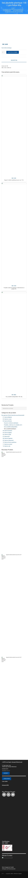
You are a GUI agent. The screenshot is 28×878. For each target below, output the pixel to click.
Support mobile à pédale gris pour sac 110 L (14, 180)
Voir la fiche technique (6, 47)
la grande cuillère (10, 873)
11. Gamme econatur (7, 444)
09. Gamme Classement (8, 440)
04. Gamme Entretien (7, 430)
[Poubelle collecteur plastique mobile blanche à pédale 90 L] (14, 233)
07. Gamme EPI (6, 436)
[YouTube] (13, 795)
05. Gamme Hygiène (7, 432)
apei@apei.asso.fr (6, 770)
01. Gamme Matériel (7, 417)
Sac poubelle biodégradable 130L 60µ (14, 396)
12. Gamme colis (6, 446)
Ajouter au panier (12, 52)
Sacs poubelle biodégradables (10, 426)
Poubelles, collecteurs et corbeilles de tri (13, 425)
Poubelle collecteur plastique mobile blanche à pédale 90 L (14, 288)
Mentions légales (18, 873)
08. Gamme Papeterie (7, 438)
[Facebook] (4, 795)
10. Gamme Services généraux (9, 442)
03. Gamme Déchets (7, 10)
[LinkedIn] (8, 795)
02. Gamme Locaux (7, 419)
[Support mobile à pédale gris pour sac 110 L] (14, 126)
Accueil (12, 8)
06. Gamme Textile (7, 434)
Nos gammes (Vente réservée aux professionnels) (13, 9)
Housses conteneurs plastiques (11, 423)
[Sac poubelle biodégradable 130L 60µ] (14, 342)
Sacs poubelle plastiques (18, 10)
